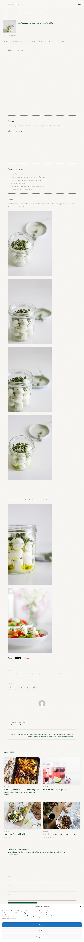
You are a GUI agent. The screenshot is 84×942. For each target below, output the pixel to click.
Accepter (42, 925)
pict (58, 674)
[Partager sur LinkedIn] (22, 687)
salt (64, 674)
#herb (33, 41)
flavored (21, 674)
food (29, 674)
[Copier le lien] (34, 687)
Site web (11, 894)
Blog (12, 13)
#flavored (16, 41)
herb (36, 674)
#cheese (6, 41)
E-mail (11, 885)
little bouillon (12, 4)
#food (26, 41)
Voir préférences (42, 937)
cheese (11, 674)
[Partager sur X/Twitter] (16, 687)
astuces (20, 13)
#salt (63, 41)
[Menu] (79, 3)
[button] (81, 906)
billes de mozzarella (25, 189)
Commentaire (13, 854)
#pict (56, 41)
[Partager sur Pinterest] (28, 687)
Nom (10, 876)
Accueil (5, 13)
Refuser (42, 931)
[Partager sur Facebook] (10, 687)
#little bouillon (45, 41)
